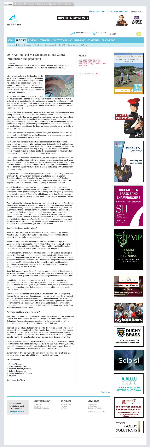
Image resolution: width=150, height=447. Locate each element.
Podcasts (64, 406)
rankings (79, 40)
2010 (85, 62)
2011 (80, 62)
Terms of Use (92, 406)
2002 (80, 65)
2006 (80, 64)
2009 (90, 62)
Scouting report (50, 45)
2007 (99, 62)
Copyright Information (95, 408)
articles (21, 40)
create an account (97, 11)
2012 (99, 60)
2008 (94, 62)
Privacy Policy (92, 404)
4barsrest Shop (66, 404)
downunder (31, 4)
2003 (104, 64)
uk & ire (53, 4)
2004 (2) (99, 64)
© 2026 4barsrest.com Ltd (96, 412)
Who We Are (38, 404)
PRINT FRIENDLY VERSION (89, 73)
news (10, 40)
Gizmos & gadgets (24, 45)
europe (20, 4)
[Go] (138, 34)
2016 (80, 60)
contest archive (62, 40)
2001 (85, 65)
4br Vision (64, 408)
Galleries (84, 45)
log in (109, 11)
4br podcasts (83, 33)
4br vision (101, 33)
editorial (45, 40)
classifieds (108, 40)
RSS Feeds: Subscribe (41, 408)
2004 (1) (91, 64)
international (65, 4)
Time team (38, 45)
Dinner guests (73, 45)
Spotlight (62, 45)
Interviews (11, 45)
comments (93, 40)
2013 (95, 60)
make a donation (121, 11)
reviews (32, 40)
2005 (85, 64)
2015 (85, 60)
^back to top (105, 392)
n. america (43, 4)
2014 (90, 60)
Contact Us (37, 406)
